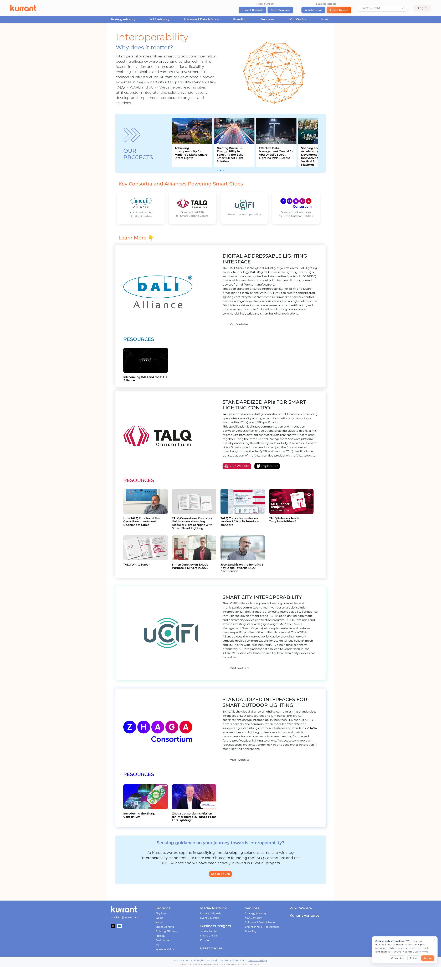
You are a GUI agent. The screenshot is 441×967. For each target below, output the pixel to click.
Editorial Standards (232, 960)
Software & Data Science (201, 19)
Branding (240, 19)
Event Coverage (280, 10)
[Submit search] (403, 8)
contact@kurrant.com (126, 917)
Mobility (160, 935)
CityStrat (161, 913)
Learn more (421, 951)
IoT (157, 944)
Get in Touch (220, 874)
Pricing (204, 940)
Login (422, 8)
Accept (428, 958)
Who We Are (297, 19)
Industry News (313, 10)
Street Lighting (165, 926)
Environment (163, 940)
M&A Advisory (159, 19)
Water (159, 922)
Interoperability (165, 949)
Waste (159, 917)
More (325, 19)
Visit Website (238, 324)
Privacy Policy (231, 964)
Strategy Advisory (122, 19)
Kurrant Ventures (304, 915)
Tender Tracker (339, 10)
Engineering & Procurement (262, 926)
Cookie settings (258, 960)
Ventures (267, 19)
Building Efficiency (167, 931)
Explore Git (269, 466)
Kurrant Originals (252, 10)
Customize (397, 958)
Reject (413, 958)
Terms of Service (249, 964)
